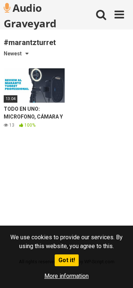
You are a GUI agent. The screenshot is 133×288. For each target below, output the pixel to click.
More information (66, 276)
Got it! (66, 260)
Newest (13, 53)
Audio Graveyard (30, 15)
